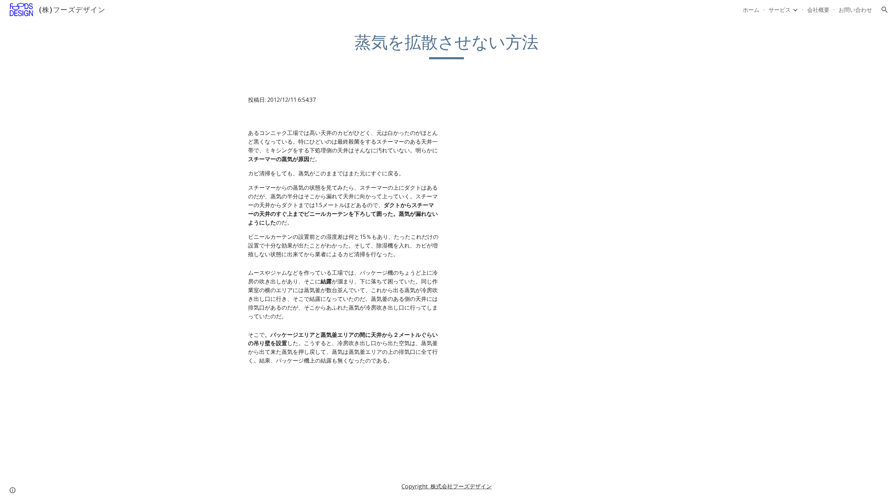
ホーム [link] (751, 10)
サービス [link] (779, 10)
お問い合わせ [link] (855, 10)
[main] (446, 45)
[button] (884, 9)
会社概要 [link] (818, 10)
